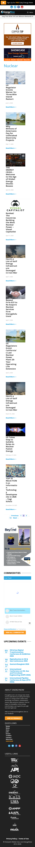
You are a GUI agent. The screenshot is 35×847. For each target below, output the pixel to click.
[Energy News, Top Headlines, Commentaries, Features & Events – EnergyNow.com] (8, 12)
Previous (14, 516)
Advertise (9, 739)
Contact (8, 737)
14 (10, 518)
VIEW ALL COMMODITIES (15, 632)
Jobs (7, 732)
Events (8, 734)
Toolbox (8, 735)
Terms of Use (24, 839)
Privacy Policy (11, 839)
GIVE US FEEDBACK (14, 718)
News (8, 728)
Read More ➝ (11, 107)
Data (7, 730)
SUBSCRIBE (9, 741)
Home (8, 726)
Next (16, 518)
